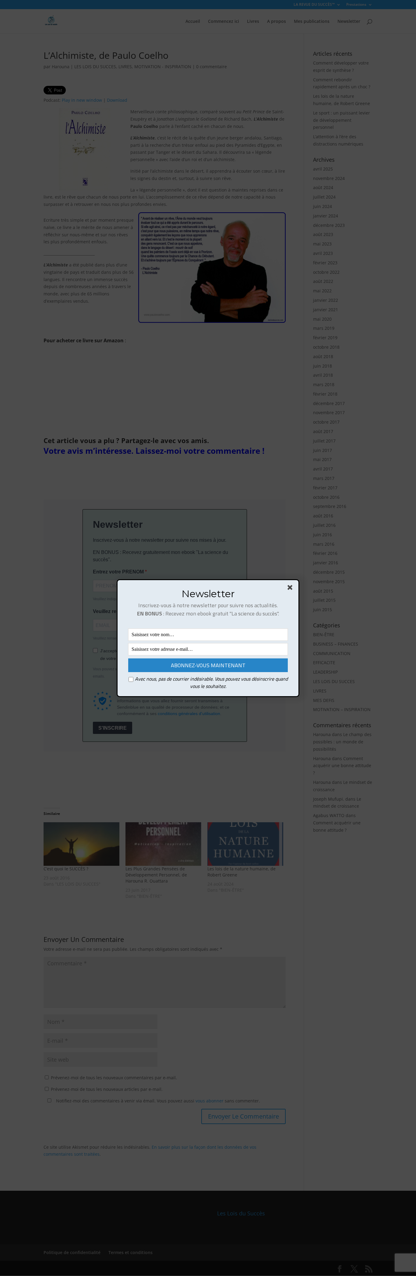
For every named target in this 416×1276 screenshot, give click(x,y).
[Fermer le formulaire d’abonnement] (291, 588)
